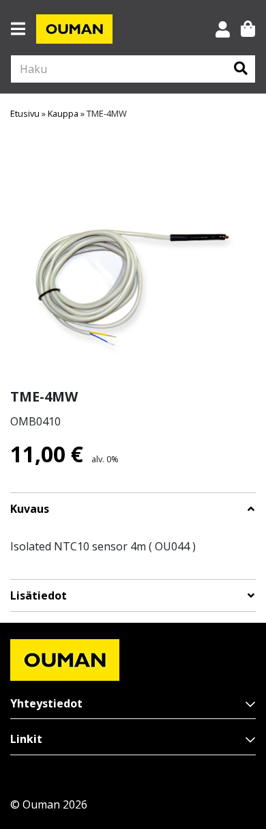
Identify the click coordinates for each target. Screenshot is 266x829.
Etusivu (25, 113)
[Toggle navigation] (23, 29)
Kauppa (63, 113)
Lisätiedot (38, 596)
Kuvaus (29, 509)
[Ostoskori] (248, 28)
